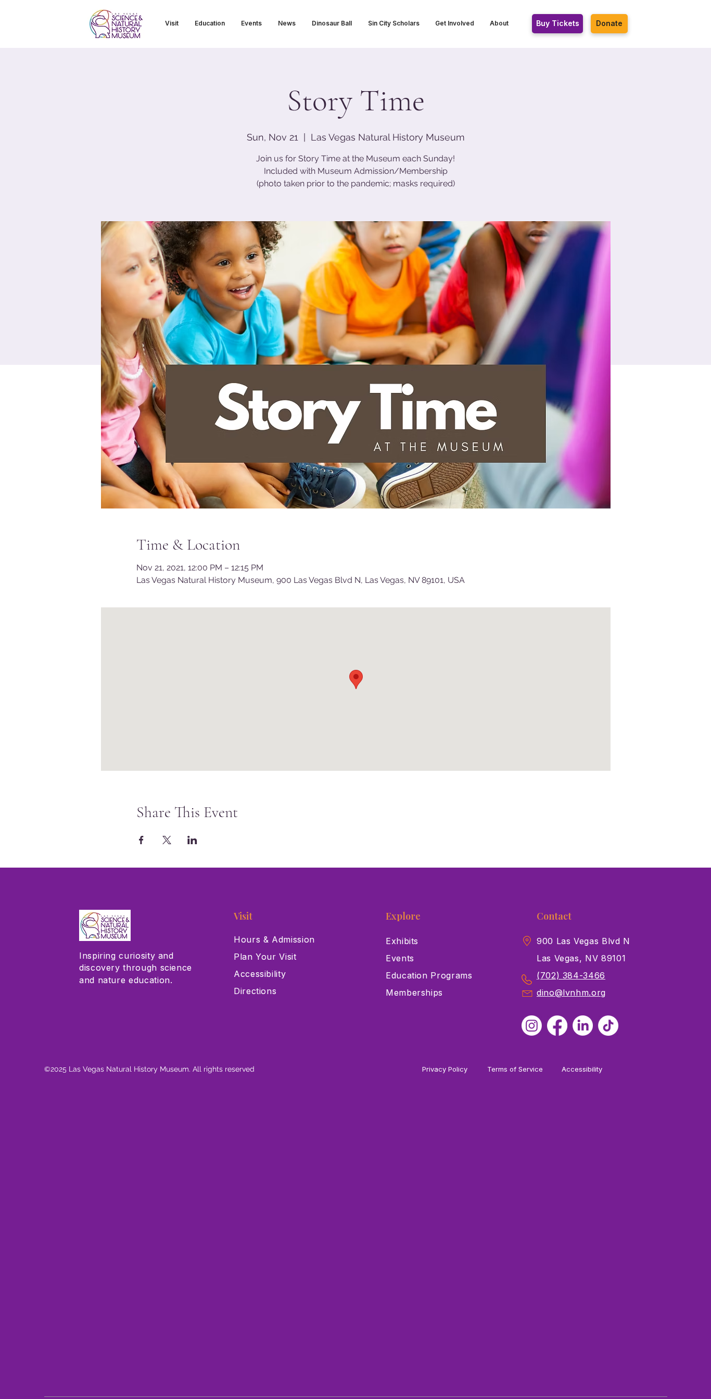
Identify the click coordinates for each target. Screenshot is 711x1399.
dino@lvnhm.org (571, 992)
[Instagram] (532, 1025)
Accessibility (582, 1069)
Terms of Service (515, 1069)
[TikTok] (608, 1025)
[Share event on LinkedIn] (192, 840)
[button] (172, 23)
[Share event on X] (167, 840)
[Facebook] (557, 1025)
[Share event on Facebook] (141, 840)
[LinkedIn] (583, 1025)
